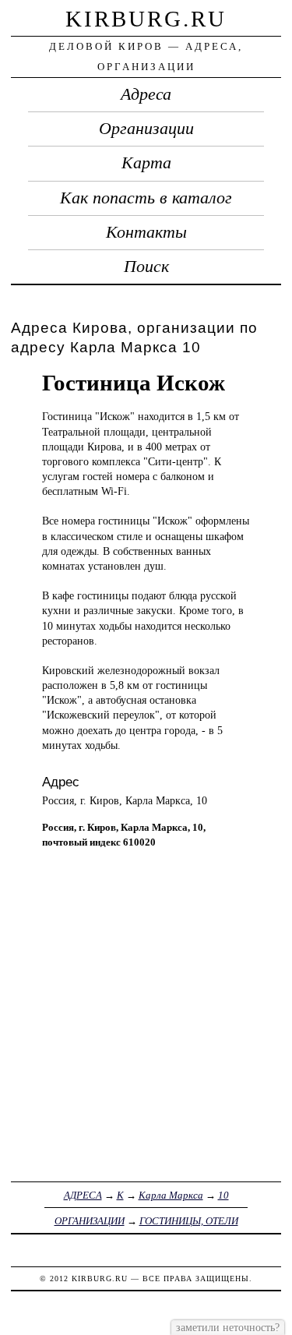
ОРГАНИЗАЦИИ (90, 1221)
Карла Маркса (171, 1195)
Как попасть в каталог (146, 198)
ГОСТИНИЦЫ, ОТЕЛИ (188, 1221)
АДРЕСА (83, 1195)
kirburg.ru (146, 18)
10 (223, 1195)
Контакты (146, 232)
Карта (146, 163)
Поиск (146, 266)
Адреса (146, 94)
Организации (146, 128)
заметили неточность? (228, 1327)
